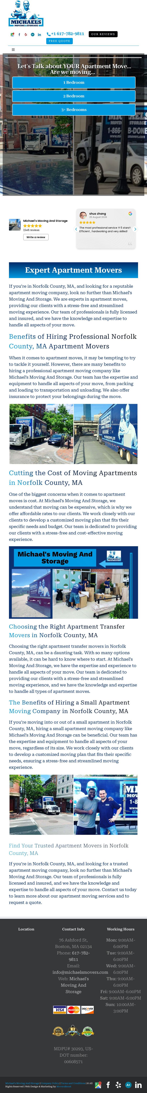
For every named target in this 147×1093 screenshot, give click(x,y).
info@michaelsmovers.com (80, 972)
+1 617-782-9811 (67, 33)
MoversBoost (63, 1086)
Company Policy (49, 1083)
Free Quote (59, 41)
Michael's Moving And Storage (75, 985)
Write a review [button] (36, 237)
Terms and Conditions (73, 1083)
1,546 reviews (31, 230)
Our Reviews (103, 34)
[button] (135, 229)
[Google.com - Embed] (26, 964)
